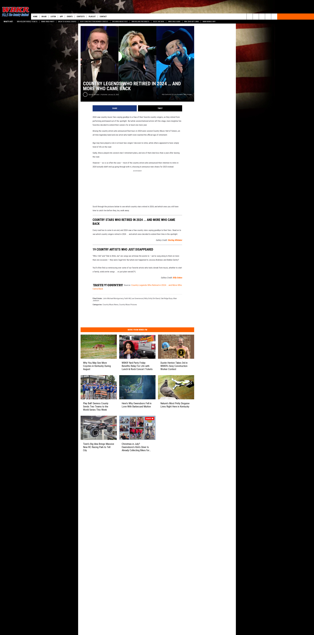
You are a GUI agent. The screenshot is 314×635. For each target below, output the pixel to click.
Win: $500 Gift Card (191, 22)
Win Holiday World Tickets (27, 22)
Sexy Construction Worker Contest (94, 22)
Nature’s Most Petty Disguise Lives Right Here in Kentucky (175, 405)
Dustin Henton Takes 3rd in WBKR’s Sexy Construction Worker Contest (174, 366)
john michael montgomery (113, 298)
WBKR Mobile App (209, 22)
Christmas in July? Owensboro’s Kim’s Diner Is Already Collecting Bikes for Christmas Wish (135, 447)
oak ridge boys (167, 298)
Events (70, 17)
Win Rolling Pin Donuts (140, 22)
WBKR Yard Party (47, 22)
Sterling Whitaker (93, 94)
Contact (103, 17)
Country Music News (110, 305)
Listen (53, 17)
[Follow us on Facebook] (262, 16)
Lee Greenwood (137, 298)
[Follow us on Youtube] (274, 16)
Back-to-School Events (67, 22)
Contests (81, 17)
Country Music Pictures (128, 305)
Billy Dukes (177, 277)
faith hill (127, 298)
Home (35, 17)
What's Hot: (8, 22)
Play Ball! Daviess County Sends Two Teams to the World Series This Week (95, 406)
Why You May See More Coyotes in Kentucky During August (97, 366)
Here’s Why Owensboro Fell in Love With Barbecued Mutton (136, 405)
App (61, 17)
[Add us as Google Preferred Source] (256, 16)
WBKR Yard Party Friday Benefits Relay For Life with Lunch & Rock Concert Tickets (137, 366)
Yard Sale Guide (174, 22)
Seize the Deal (158, 22)
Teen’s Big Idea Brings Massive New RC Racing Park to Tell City (98, 447)
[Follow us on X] (268, 16)
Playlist (92, 17)
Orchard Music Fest (120, 22)
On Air (43, 17)
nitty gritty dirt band (152, 298)
